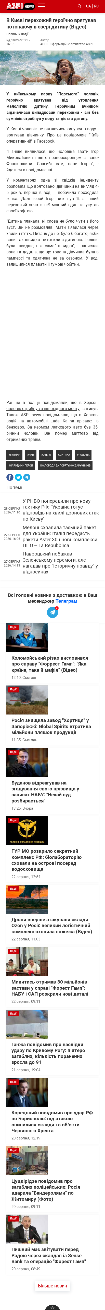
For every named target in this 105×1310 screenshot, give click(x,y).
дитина (64, 454)
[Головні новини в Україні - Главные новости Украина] (20, 6)
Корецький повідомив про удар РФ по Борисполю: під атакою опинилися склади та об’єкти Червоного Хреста (52, 1122)
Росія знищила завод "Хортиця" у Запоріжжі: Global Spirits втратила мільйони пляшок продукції (51, 726)
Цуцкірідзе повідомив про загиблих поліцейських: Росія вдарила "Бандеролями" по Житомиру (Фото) (45, 1190)
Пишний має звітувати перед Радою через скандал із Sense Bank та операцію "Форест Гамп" (48, 1255)
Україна (15, 454)
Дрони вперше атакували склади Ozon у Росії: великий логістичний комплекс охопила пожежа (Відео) (51, 926)
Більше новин (52, 1285)
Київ (31, 454)
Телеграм (66, 601)
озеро (47, 454)
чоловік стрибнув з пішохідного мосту (43, 408)
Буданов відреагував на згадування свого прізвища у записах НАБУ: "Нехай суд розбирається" (45, 792)
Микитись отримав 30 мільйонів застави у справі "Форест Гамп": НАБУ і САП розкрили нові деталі (49, 988)
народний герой (21, 465)
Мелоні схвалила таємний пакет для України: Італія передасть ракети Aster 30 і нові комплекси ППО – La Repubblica (60, 536)
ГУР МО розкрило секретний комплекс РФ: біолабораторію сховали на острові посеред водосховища (46, 860)
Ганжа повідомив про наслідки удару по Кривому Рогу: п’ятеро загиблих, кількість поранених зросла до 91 (48, 1053)
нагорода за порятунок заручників (65, 465)
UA (88, 6)
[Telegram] (26, 477)
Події (24, 34)
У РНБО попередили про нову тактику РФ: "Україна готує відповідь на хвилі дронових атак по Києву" (61, 510)
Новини (12, 34)
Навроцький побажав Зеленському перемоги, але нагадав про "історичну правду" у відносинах (60, 563)
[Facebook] (10, 477)
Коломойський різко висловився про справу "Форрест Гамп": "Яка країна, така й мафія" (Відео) (49, 664)
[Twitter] (18, 477)
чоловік (83, 454)
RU (96, 6)
